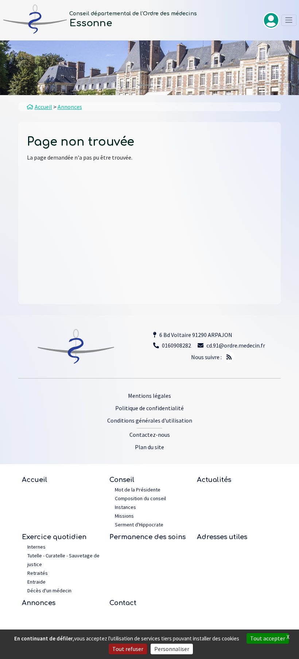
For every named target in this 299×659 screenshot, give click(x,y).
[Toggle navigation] (288, 20)
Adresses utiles (222, 537)
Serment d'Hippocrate (139, 524)
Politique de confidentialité (149, 408)
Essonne (90, 23)
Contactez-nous (149, 434)
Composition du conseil (140, 498)
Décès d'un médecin (49, 590)
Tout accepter (267, 638)
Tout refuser (127, 648)
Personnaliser (171, 648)
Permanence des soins (147, 537)
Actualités (214, 479)
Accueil (34, 479)
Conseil (122, 479)
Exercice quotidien (54, 537)
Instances (125, 507)
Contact (122, 603)
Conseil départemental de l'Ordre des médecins (133, 13)
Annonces (38, 603)
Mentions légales (149, 395)
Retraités (37, 573)
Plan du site (149, 447)
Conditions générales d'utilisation (149, 420)
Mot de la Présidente (137, 489)
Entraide (36, 581)
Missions (124, 516)
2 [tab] (156, 85)
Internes (36, 547)
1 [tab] (143, 85)
